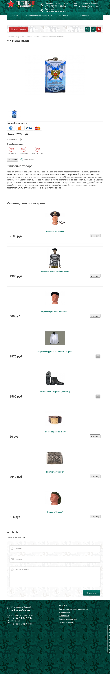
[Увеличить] (55, 75)
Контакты (30, 22)
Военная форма (65, 612)
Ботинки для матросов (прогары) (55, 391)
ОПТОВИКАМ (65, 15)
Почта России (37, 153)
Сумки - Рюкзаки (66, 622)
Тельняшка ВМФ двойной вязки (55, 271)
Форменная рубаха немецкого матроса (55, 351)
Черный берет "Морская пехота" (55, 311)
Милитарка (11, 36)
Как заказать (83, 15)
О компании (46, 22)
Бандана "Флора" (55, 512)
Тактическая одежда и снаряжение (73, 609)
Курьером (24, 153)
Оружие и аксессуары (68, 619)
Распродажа (64, 22)
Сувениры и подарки (25, 36)
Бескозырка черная (55, 231)
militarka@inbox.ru (88, 6)
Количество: (12, 139)
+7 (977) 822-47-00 (21, 618)
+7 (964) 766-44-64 (21, 623)
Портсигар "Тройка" (55, 472)
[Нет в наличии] (97, 356)
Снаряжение (64, 616)
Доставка (14, 22)
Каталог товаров (18, 29)
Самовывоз (11, 153)
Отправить (91, 593)
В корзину (12, 159)
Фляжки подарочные (43, 36)
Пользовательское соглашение (38, 15)
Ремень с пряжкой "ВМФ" (55, 431)
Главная (14, 15)
